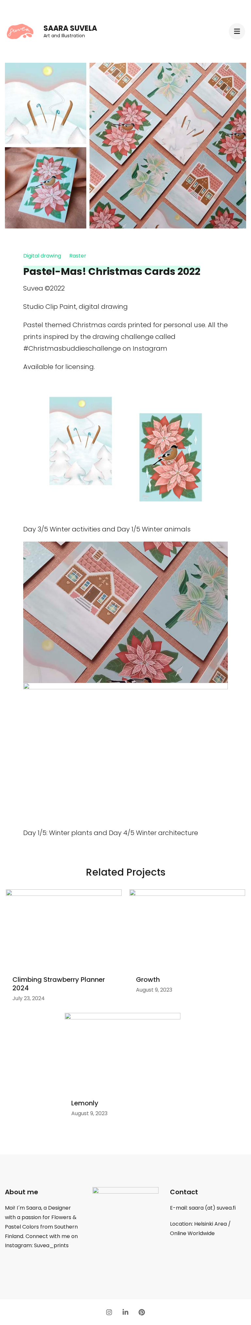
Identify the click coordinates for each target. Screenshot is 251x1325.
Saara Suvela (70, 28)
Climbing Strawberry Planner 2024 (58, 984)
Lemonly (84, 1103)
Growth (148, 979)
